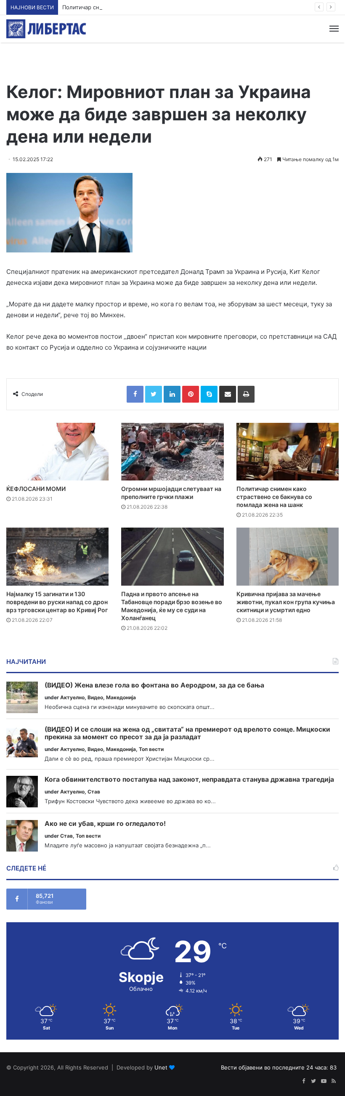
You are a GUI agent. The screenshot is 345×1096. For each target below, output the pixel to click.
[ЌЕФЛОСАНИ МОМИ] (57, 451)
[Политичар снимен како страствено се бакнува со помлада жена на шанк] (287, 451)
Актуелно (72, 697)
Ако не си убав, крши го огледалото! (105, 824)
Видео (95, 697)
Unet (160, 1067)
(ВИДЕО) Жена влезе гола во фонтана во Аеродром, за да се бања (154, 685)
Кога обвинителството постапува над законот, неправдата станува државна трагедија (189, 779)
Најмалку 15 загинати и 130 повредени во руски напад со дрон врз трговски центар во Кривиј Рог (57, 601)
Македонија (121, 697)
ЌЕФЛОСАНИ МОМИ (36, 488)
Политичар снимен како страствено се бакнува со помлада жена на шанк (163, 7)
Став (94, 791)
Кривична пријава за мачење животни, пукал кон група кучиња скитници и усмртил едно (285, 601)
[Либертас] (46, 28)
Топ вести (151, 749)
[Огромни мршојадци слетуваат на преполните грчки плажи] (172, 451)
